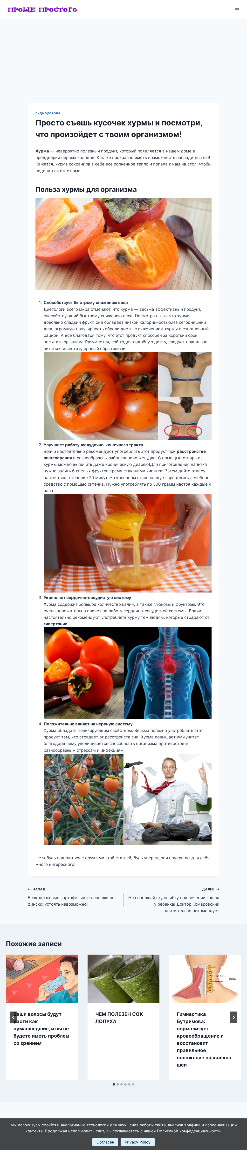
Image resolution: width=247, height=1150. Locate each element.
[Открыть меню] (236, 9)
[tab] (114, 1084)
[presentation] (42, 979)
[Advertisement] (123, 55)
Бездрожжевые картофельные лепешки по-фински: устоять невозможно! (72, 897)
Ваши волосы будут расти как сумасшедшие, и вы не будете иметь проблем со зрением (41, 1028)
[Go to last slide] (13, 1017)
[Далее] (233, 1017)
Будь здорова (47, 113)
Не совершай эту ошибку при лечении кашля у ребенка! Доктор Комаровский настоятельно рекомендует (173, 900)
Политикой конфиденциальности (189, 1131)
